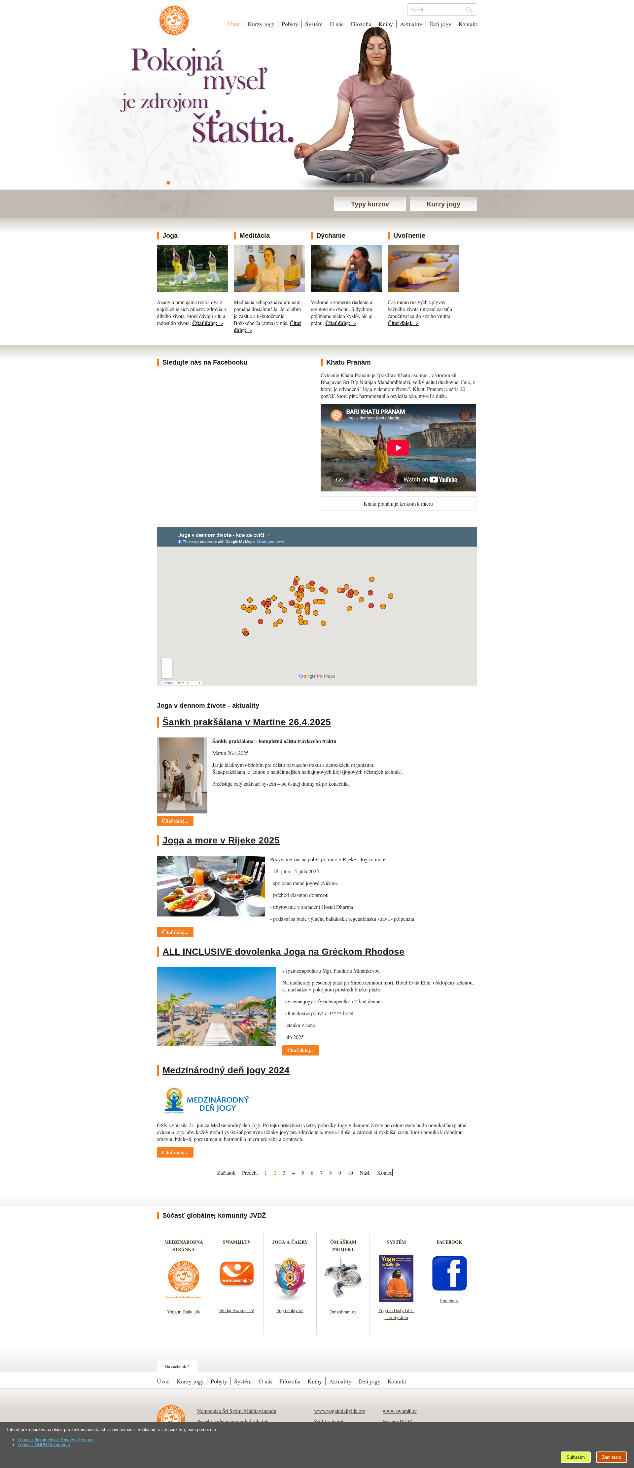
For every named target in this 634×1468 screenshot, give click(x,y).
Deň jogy (440, 24)
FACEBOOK (449, 1241)
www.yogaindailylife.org (340, 1410)
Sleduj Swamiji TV (236, 1310)
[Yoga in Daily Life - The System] (396, 1299)
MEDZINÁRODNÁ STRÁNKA (183, 1245)
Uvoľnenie (409, 235)
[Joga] (192, 290)
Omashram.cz (343, 1311)
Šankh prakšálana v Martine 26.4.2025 (246, 722)
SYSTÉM (396, 1241)
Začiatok (226, 1172)
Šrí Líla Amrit (328, 1421)
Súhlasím (576, 1457)
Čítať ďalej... (175, 820)
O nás (336, 24)
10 (350, 1172)
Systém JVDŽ (397, 1421)
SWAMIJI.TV (237, 1241)
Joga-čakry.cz (290, 1310)
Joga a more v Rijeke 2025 (221, 840)
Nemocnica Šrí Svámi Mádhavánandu (236, 1410)
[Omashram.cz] (343, 1301)
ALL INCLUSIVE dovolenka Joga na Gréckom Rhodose (283, 952)
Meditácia (254, 235)
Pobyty (290, 24)
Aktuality (411, 24)
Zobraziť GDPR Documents (44, 1444)
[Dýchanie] (346, 290)
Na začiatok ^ (177, 1366)
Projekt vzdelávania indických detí (232, 1421)
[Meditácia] (269, 290)
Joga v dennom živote (174, 24)
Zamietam (611, 1457)
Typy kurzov (370, 204)
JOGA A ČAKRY (290, 1241)
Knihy (385, 24)
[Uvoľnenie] (423, 290)
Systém (314, 24)
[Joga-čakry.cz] (290, 1299)
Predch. (250, 1172)
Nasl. (365, 1172)
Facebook (449, 1300)
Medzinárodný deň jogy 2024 (226, 1070)
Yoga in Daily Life (183, 1311)
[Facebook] (449, 1289)
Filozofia (360, 24)
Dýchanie (330, 235)
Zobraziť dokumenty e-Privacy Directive (55, 1439)
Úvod (234, 24)
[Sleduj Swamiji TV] (237, 1299)
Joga (170, 235)
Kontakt (467, 24)
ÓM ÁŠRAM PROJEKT (343, 1245)
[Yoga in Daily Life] (183, 1301)
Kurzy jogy (261, 24)
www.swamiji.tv (400, 1410)
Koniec (384, 1172)
